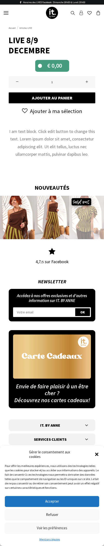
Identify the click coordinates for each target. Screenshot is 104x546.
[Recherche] (70, 13)
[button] (96, 454)
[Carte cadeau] (52, 356)
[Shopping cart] (96, 13)
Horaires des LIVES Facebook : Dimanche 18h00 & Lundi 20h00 (54, 2)
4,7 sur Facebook (52, 261)
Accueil (12, 28)
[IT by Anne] (52, 13)
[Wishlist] (87, 13)
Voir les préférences (52, 528)
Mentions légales (49, 539)
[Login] (79, 13)
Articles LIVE (25, 28)
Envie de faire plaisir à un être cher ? (52, 390)
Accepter (52, 501)
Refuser (52, 514)
